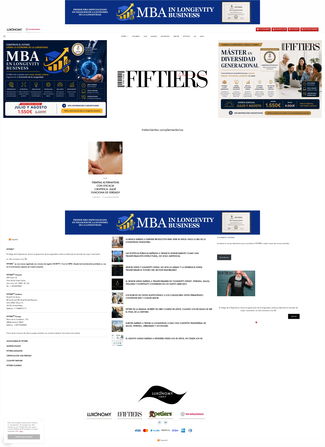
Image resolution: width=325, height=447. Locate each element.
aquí (21, 431)
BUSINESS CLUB (280, 29)
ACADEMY (294, 29)
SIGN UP (293, 316)
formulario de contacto (71, 333)
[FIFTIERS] (162, 79)
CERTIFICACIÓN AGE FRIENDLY (19, 356)
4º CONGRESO (264, 29)
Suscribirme (224, 257)
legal (259, 322)
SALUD (105, 178)
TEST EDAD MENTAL (310, 29)
